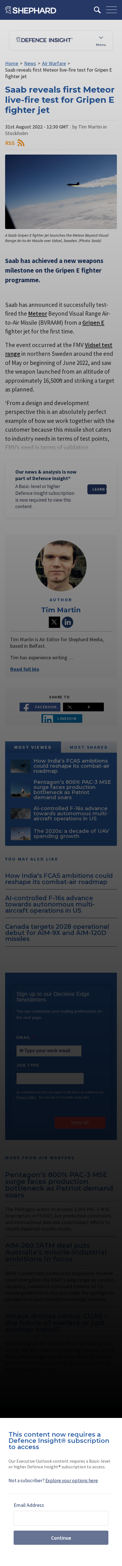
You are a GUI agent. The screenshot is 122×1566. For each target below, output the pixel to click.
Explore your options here (71, 1480)
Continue (61, 1538)
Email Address (29, 1505)
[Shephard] (30, 10)
